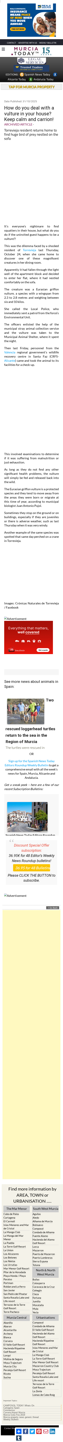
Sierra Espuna (40, 1261)
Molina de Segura (13, 1359)
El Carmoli (9, 1221)
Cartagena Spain (11, 1408)
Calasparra (39, 1283)
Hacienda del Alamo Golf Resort (43, 1241)
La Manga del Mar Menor (14, 1237)
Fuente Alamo (40, 1235)
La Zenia (37, 1391)
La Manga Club (12, 1232)
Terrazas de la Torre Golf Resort (14, 1306)
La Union (8, 1250)
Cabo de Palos (11, 1213)
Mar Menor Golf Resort (16, 1268)
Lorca (36, 1246)
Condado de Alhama (43, 1232)
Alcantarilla (10, 1329)
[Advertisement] (31, 1044)
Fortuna (37, 1297)
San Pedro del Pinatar (15, 1293)
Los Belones (10, 1257)
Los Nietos (9, 1261)
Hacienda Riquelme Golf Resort (14, 1350)
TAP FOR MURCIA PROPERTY (31, 87)
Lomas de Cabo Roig (44, 1394)
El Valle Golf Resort (14, 1344)
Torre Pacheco (11, 1311)
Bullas (36, 1279)
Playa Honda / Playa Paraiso (15, 1277)
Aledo (36, 1217)
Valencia (10, 352)
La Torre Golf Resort (15, 1246)
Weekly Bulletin (10, 1420)
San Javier (9, 1290)
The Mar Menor (16, 1208)
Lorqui (7, 1355)
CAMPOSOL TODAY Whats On (18, 1406)
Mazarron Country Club (46, 1365)
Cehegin (37, 1290)
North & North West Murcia (45, 1272)
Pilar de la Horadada (15, 1272)
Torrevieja (29, 250)
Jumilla (36, 1301)
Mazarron (38, 1250)
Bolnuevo (38, 1224)
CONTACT (11, 42)
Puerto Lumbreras (43, 1257)
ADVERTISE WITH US (27, 42)
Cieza (36, 1294)
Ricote (7, 1373)
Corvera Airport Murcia (14, 1413)
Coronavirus (9, 1410)
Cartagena (9, 1217)
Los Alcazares (11, 1253)
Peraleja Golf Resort (15, 1370)
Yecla (35, 1312)
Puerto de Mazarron (44, 1254)
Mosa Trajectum (13, 1362)
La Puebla (9, 1242)
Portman (8, 1282)
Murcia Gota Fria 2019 (14, 1415)
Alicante (9, 360)
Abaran (8, 1326)
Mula (35, 1308)
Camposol (38, 1228)
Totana (36, 1264)
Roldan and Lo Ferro (14, 1286)
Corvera (8, 1340)
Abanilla (8, 1322)
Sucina (7, 1377)
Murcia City (10, 1366)
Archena (8, 1333)
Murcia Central (17, 1317)
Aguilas (37, 1213)
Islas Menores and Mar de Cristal (16, 1226)
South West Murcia (45, 1208)
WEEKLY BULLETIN (47, 42)
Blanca (7, 1337)
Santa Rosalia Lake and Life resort (16, 1299)
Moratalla (38, 1305)
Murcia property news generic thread (21, 1417)
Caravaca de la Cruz (44, 1286)
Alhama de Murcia (43, 1221)
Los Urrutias (10, 1264)
